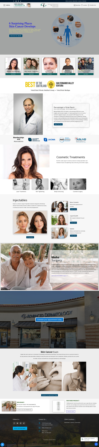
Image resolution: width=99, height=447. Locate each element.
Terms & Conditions (52, 439)
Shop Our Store (70, 411)
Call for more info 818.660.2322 (24, 409)
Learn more (73, 209)
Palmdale (84, 1)
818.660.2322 (48, 428)
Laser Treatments (21, 191)
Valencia (80, 1)
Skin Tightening (40, 191)
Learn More (13, 74)
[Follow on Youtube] (16, 1)
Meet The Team (58, 124)
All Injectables (30, 237)
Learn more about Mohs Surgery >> (60, 275)
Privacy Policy (45, 439)
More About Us (14, 40)
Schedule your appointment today (49, 320)
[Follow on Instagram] (18, 1)
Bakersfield (75, 1)
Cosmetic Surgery (78, 191)
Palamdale (77, 422)
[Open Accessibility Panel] (2, 444)
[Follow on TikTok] (21, 1)
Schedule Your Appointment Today (49, 395)
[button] (6, 5)
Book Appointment (20, 428)
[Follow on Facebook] (14, 1)
